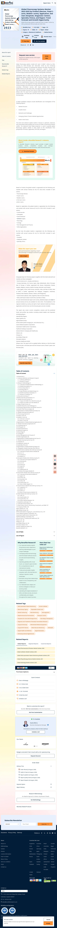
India (45, 848)
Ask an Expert (23, 256)
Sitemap (19, 832)
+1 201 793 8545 (23, 691)
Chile (30, 846)
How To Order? (5, 856)
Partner (3, 851)
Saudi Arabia (38, 858)
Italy (30, 851)
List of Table (19, 532)
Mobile (18, 79)
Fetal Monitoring (34, 612)
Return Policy (4, 859)
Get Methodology (36, 800)
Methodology (4, 846)
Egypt (52, 846)
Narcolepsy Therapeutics (46, 618)
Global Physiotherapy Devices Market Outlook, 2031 (30, 659)
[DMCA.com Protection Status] (53, 880)
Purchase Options (22, 672)
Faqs (3, 60)
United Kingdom (53, 866)
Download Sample (29, 151)
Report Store (46, 3)
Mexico (52, 851)
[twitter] (44, 833)
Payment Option (21, 784)
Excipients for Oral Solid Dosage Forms (27, 618)
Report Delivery (21, 787)
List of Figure (20, 535)
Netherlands (32, 854)
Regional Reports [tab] (33, 643)
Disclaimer (4, 832)
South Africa (45, 858)
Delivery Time (20, 766)
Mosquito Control (41, 615)
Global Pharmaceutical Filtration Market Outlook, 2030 (30, 648)
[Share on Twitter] (30, 45)
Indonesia (53, 848)
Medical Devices (48, 32)
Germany (39, 848)
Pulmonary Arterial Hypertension (26, 633)
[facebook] (42, 833)
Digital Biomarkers (39, 630)
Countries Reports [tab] (46, 643)
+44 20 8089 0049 (23, 687)
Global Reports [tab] (22, 643)
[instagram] (47, 833)
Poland (45, 854)
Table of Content (21, 373)
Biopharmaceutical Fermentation (26, 615)
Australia (39, 843)
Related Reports (6, 73)
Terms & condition (5, 861)
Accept (48, 923)
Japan (38, 851)
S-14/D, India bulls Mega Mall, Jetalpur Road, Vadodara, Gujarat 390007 (13, 895)
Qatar (52, 854)
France (31, 848)
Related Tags (5, 70)
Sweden (39, 861)
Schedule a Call (36, 36)
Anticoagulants (45, 612)
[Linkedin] (34, 268)
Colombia (46, 846)
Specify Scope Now (25, 363)
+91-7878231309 (6, 899)
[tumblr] (55, 833)
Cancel (48, 919)
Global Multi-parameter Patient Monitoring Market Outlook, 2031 (33, 655)
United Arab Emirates (46, 867)
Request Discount (36, 756)
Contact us (3, 867)
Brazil (45, 843)
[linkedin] (50, 833)
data (52, 299)
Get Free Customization (35, 712)
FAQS (2, 864)
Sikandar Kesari (48, 36)
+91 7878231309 (23, 684)
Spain (30, 861)
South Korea (52, 858)
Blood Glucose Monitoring (38, 627)
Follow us (37, 833)
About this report (6, 52)
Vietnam (39, 872)
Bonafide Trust (27, 27)
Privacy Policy (12, 832)
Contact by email (23, 695)
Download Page (26, 36)
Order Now (46, 57)
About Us (3, 843)
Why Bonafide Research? (5, 65)
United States (31, 873)
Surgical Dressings (22, 624)
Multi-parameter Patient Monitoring (27, 606)
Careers (3, 848)
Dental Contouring (22, 612)
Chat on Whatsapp (23, 680)
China (38, 846)
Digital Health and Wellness (25, 630)
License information (6, 854)
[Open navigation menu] (55, 3)
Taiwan (52, 861)
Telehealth (50, 627)
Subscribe (44, 824)
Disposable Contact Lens (37, 609)
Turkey (38, 864)
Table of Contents (6, 56)
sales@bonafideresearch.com (9, 902)
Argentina (31, 843)
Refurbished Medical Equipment (38, 624)
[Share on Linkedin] (33, 45)
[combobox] (52, 668)
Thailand (31, 864)
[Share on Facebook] (28, 45)
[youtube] (52, 833)
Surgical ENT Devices (23, 627)
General (19, 218)
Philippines (39, 854)
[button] (52, 3)
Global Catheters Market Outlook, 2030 (27, 652)
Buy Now (26, 41)
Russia (31, 856)
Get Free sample (40, 41)
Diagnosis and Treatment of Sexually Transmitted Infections (33, 621)
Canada (53, 843)
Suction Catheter (43, 606)
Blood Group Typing (23, 609)
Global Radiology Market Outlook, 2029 (27, 662)
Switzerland (46, 861)
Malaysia (46, 851)
